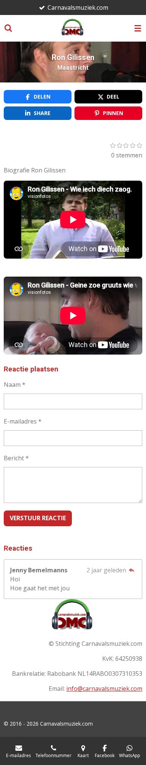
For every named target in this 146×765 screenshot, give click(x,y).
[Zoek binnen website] (8, 28)
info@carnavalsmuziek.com (104, 688)
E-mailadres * (23, 421)
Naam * (14, 384)
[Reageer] (132, 570)
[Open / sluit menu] (138, 28)
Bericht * (16, 458)
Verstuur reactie (38, 518)
